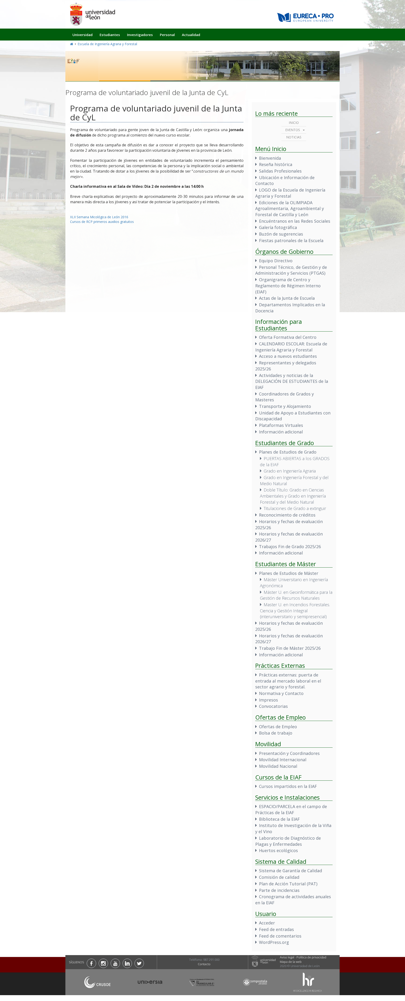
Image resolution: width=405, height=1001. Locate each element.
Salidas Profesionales (280, 171)
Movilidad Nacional (278, 766)
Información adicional (281, 432)
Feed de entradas (276, 929)
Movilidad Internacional (282, 759)
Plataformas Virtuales (281, 425)
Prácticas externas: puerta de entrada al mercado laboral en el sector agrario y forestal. (288, 681)
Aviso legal (287, 957)
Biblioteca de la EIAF (279, 819)
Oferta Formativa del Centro (287, 337)
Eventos (292, 130)
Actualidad (191, 34)
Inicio (294, 122)
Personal (167, 34)
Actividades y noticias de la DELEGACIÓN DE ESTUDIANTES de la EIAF (291, 381)
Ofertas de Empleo (278, 726)
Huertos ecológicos (278, 850)
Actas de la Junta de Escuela (287, 298)
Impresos (268, 700)
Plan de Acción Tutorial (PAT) (288, 883)
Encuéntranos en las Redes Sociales (294, 221)
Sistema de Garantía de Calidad (290, 870)
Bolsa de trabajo (275, 733)
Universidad (82, 34)
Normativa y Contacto (281, 693)
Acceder (267, 923)
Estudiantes (110, 34)
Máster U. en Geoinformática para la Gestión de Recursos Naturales (296, 595)
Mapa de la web (291, 962)
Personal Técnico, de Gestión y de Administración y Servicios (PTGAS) (291, 270)
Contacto (204, 964)
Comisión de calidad (279, 877)
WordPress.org (274, 942)
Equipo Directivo (275, 260)
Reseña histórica (275, 164)
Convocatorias (273, 706)
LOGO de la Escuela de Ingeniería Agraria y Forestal (290, 193)
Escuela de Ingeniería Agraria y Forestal (107, 44)
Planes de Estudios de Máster (288, 573)
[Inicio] (92, 14)
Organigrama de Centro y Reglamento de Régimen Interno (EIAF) (288, 285)
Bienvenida (270, 158)
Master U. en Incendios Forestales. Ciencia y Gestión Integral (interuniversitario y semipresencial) (295, 610)
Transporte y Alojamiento (285, 406)
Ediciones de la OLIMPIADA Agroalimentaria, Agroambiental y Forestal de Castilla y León (289, 208)
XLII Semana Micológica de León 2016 (99, 217)
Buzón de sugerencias (281, 234)
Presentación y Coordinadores (289, 753)
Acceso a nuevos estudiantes (288, 356)
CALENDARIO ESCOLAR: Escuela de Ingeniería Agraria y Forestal (291, 347)
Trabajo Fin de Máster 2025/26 (290, 648)
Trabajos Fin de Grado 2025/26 (290, 546)
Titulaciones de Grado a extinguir (295, 508)
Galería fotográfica (278, 227)
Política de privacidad (311, 957)
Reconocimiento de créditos (287, 515)
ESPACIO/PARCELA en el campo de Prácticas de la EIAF (291, 809)
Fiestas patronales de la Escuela (291, 240)
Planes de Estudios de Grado (287, 452)
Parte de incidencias (279, 890)
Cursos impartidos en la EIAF (288, 786)
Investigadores (140, 34)
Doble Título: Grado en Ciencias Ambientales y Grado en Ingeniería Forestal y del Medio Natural (293, 496)
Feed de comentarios (280, 936)
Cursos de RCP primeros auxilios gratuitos (102, 221)
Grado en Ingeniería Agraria (290, 471)
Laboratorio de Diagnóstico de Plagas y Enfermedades (288, 841)
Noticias (293, 137)
